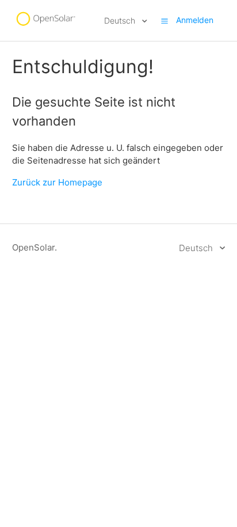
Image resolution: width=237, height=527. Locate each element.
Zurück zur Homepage (57, 182)
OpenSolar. (34, 247)
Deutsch (120, 20)
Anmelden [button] (194, 20)
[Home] (45, 26)
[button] (164, 21)
